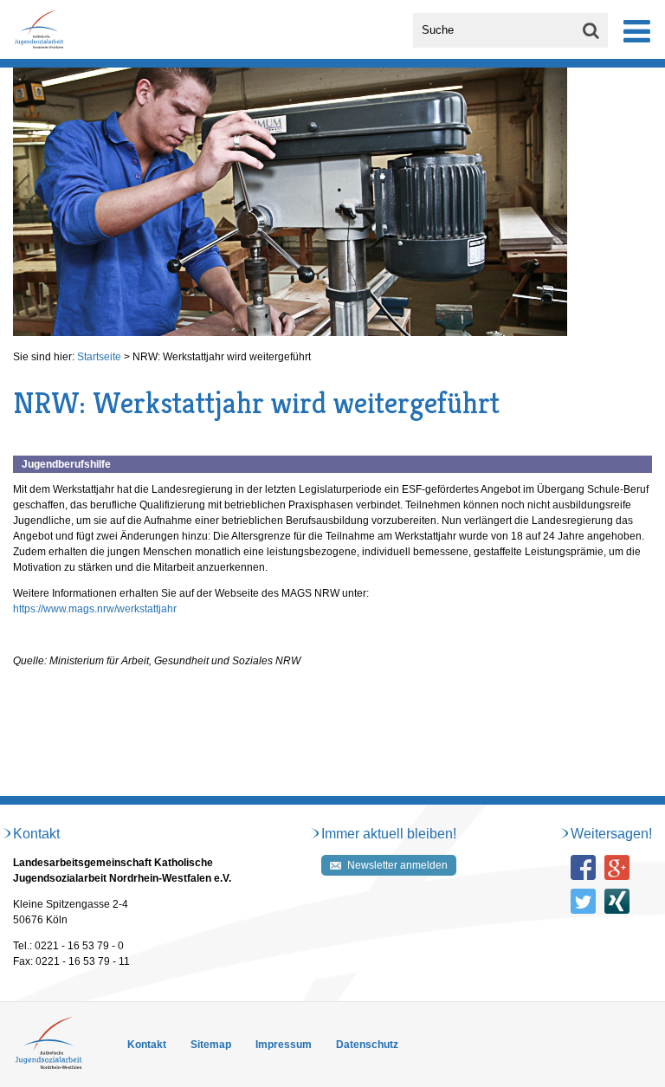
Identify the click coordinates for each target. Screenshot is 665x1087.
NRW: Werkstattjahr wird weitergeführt (221, 357)
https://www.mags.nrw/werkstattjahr (95, 609)
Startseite (99, 357)
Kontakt (146, 1044)
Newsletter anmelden (397, 865)
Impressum (283, 1044)
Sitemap (210, 1044)
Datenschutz (367, 1044)
